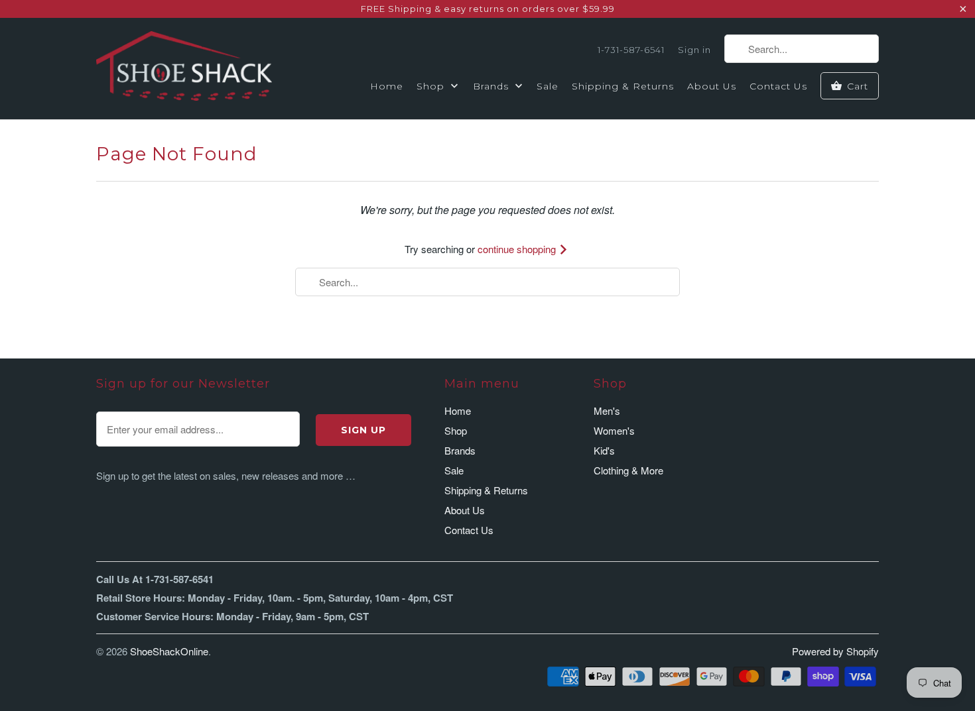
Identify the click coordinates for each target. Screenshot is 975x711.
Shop (432, 86)
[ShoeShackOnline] (184, 68)
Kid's (604, 450)
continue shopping (518, 249)
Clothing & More (628, 470)
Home (386, 86)
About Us (711, 86)
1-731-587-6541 (631, 49)
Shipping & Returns (623, 86)
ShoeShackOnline (169, 651)
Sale (547, 86)
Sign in (694, 49)
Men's (607, 410)
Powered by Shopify (835, 651)
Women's (614, 430)
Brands (492, 86)
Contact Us (778, 86)
